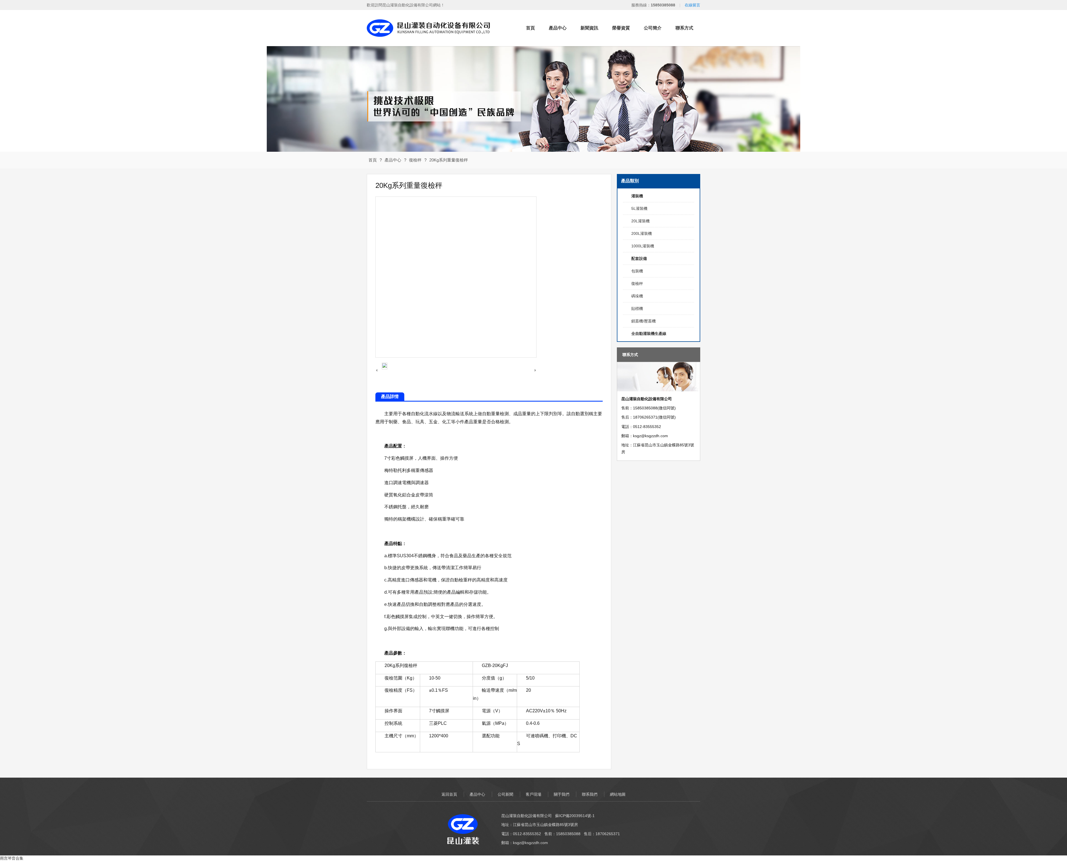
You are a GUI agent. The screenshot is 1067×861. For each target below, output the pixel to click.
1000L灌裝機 (642, 246)
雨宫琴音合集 (11, 858)
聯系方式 (684, 28)
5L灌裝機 (639, 208)
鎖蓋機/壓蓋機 (643, 321)
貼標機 (637, 308)
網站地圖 (617, 794)
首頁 (530, 28)
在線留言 (692, 5)
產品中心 (558, 28)
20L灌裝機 (640, 221)
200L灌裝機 (641, 233)
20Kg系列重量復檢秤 (448, 160)
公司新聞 (505, 794)
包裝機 (637, 271)
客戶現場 (533, 794)
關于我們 (561, 794)
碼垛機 (637, 296)
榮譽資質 (621, 28)
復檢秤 (415, 160)
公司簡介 (653, 28)
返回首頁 (449, 794)
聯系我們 (589, 794)
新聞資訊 (589, 28)
